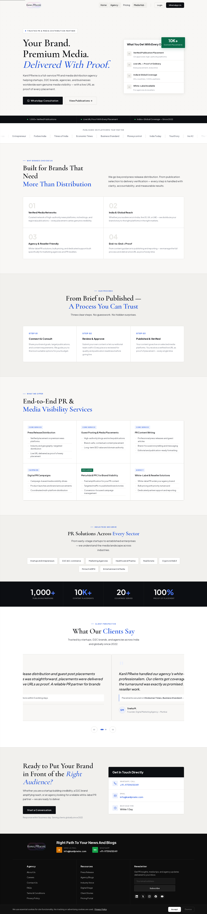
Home (104, 5)
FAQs (29, 888)
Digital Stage (87, 888)
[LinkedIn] (136, 896)
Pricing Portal (87, 898)
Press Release (87, 872)
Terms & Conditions (36, 893)
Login (159, 5)
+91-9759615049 (129, 784)
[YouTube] (162, 896)
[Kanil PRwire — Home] (36, 846)
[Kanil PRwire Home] (34, 5)
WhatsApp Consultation (44, 100)
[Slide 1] (102, 729)
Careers (30, 877)
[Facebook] (155, 896)
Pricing (126, 5)
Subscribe (155, 888)
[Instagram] (149, 896)
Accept (174, 909)
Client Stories (87, 893)
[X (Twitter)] (143, 896)
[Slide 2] (106, 729)
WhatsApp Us (175, 5)
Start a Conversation (39, 810)
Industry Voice (87, 882)
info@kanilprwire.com (131, 797)
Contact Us (32, 882)
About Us (31, 872)
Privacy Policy (33, 898)
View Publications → (80, 100)
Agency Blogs (87, 877)
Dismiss (188, 909)
